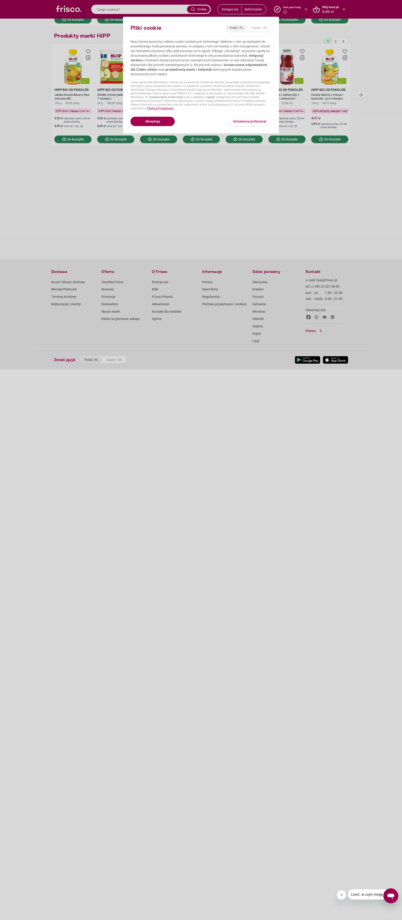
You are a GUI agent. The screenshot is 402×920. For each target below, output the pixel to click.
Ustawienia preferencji (249, 121)
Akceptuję (152, 121)
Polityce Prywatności (160, 108)
